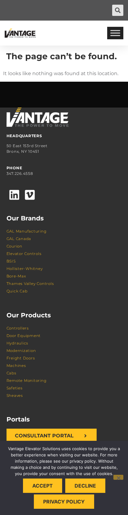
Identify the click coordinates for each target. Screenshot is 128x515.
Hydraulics (18, 343)
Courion (14, 246)
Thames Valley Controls (30, 283)
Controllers (18, 328)
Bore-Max (16, 276)
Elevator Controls (24, 253)
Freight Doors (21, 358)
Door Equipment (24, 335)
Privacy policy (64, 501)
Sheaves (15, 395)
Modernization (21, 350)
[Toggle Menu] (115, 33)
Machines (16, 365)
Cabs (11, 373)
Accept (42, 486)
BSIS (11, 261)
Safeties (15, 388)
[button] (117, 10)
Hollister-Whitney (25, 268)
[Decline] (118, 477)
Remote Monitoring (27, 380)
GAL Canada (19, 238)
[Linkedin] (14, 195)
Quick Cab (17, 291)
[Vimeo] (30, 195)
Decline (85, 486)
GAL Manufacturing (27, 231)
